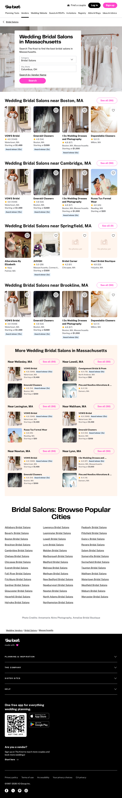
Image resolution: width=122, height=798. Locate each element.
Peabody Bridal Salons (94, 527)
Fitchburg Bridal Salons (18, 579)
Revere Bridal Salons (93, 544)
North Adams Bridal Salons (58, 596)
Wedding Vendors (14, 630)
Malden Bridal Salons (55, 550)
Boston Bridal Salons (16, 539)
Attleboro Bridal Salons (17, 527)
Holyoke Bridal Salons (17, 602)
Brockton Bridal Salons (17, 544)
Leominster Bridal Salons (57, 533)
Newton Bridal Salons (55, 591)
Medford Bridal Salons (55, 562)
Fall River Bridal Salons (18, 573)
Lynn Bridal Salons (53, 544)
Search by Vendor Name (32, 74)
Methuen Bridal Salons (55, 573)
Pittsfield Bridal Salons (94, 533)
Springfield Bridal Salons (95, 562)
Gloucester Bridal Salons (18, 591)
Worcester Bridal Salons (94, 596)
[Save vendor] (27, 110)
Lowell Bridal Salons (54, 539)
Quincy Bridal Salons (93, 539)
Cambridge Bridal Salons (19, 550)
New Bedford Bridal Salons (58, 579)
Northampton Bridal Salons (58, 602)
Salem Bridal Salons (92, 550)
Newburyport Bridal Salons (58, 585)
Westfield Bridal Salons (94, 585)
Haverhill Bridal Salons (17, 596)
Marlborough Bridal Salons (58, 556)
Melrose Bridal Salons (55, 567)
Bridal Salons (12, 22)
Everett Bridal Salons (16, 567)
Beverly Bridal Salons (17, 533)
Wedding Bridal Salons (44, 100)
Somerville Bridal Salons (95, 556)
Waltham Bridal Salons (94, 573)
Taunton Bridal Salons (93, 567)
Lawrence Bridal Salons (56, 527)
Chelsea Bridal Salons (17, 556)
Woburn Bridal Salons (93, 591)
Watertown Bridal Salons (95, 579)
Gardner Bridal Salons (17, 585)
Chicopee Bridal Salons (18, 562)
